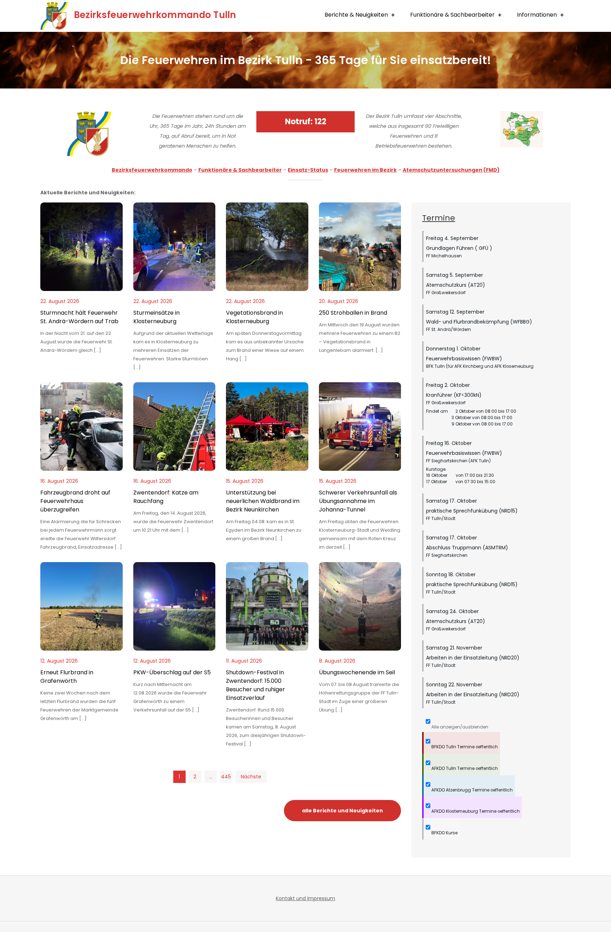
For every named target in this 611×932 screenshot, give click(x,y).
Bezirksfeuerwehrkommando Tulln (155, 14)
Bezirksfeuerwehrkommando (152, 169)
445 (226, 776)
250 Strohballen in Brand (353, 313)
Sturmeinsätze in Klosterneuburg (156, 317)
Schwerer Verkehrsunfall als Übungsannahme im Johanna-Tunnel (358, 501)
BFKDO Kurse (444, 833)
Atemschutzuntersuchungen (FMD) (451, 169)
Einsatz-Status (308, 169)
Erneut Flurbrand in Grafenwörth (66, 676)
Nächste (251, 776)
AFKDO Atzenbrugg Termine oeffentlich (471, 790)
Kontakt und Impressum (305, 898)
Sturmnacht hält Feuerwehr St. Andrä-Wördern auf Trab (79, 317)
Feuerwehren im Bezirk (365, 169)
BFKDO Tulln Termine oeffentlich (464, 747)
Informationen (537, 15)
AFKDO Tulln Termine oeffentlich (464, 768)
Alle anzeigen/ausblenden (459, 727)
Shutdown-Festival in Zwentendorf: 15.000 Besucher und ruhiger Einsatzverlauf (255, 685)
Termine (438, 217)
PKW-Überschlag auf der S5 (172, 672)
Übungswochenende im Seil (357, 672)
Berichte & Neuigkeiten (356, 15)
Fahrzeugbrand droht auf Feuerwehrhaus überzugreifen (75, 501)
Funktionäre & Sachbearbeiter (452, 15)
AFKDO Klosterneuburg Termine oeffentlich (475, 811)
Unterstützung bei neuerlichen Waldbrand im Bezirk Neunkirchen (262, 501)
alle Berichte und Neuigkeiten (342, 810)
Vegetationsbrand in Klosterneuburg (254, 317)
